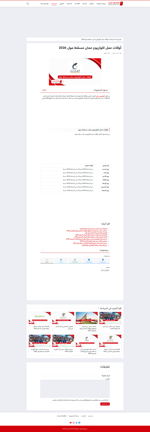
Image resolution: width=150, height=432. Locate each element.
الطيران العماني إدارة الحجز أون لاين (96, 232)
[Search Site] (28, 3)
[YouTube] (70, 422)
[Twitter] (76, 422)
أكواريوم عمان (100, 96)
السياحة (112, 39)
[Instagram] (73, 422)
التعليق (107, 379)
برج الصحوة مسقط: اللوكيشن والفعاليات (94, 245)
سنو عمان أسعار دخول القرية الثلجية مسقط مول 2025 (90, 243)
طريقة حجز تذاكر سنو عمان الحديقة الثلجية (93, 228)
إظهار (44, 90)
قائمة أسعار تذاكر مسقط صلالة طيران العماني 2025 (91, 237)
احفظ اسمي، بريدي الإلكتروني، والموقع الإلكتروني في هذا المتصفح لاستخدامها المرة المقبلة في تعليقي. (80, 400)
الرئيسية (118, 39)
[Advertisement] (75, 21)
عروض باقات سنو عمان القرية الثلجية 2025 (93, 241)
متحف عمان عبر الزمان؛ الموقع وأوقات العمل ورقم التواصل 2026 (87, 230)
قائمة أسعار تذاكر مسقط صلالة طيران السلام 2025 (91, 235)
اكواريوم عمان (105, 270)
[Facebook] (79, 422)
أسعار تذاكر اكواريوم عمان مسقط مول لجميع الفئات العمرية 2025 (86, 239)
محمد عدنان (115, 53)
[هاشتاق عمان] (115, 3)
